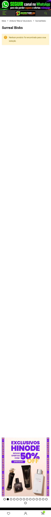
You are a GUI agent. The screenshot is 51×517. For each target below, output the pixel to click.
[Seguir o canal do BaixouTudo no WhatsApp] (25, 5)
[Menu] (4, 13)
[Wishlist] (8, 513)
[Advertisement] (25, 412)
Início (4, 21)
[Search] (46, 13)
